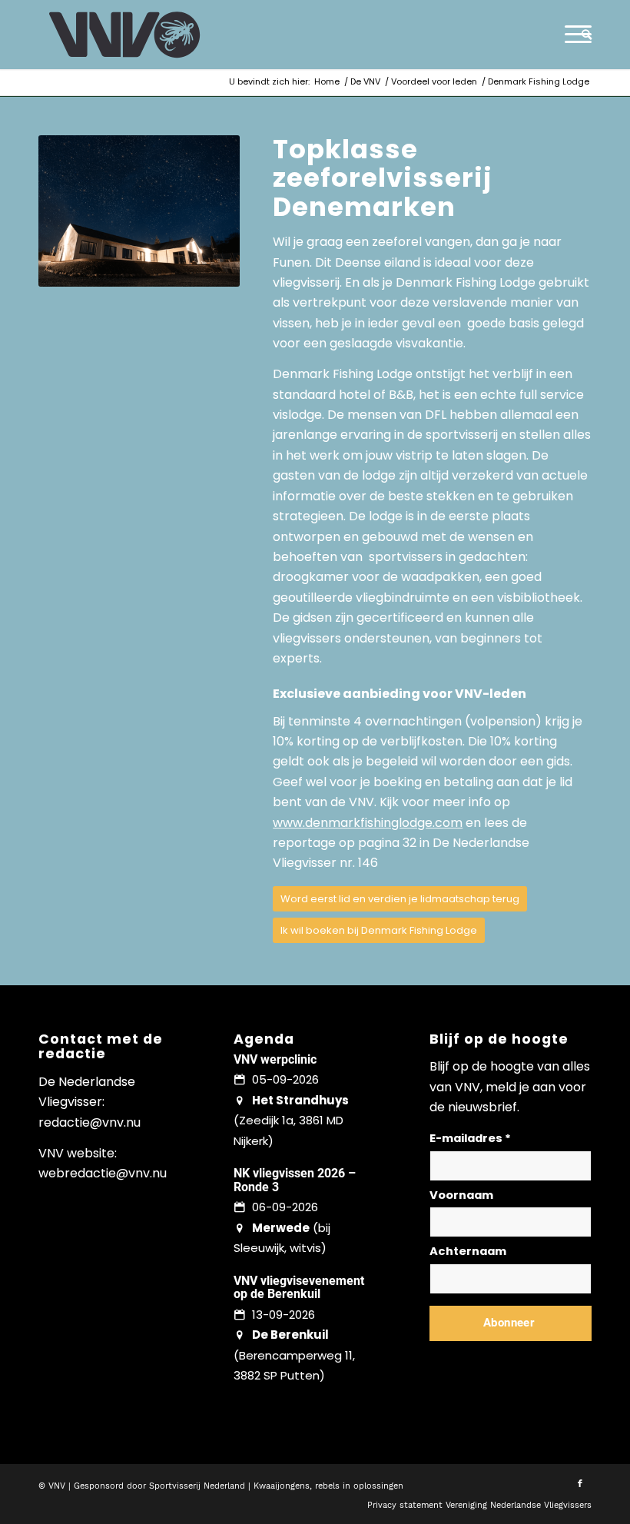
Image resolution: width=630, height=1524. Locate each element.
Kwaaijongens (282, 1486)
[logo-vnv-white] (124, 34)
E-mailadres (470, 1138)
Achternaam (467, 1251)
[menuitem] (583, 34)
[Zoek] (583, 34)
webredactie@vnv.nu (102, 1173)
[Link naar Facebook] (580, 1484)
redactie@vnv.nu (89, 1122)
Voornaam (461, 1195)
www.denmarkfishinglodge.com (368, 823)
